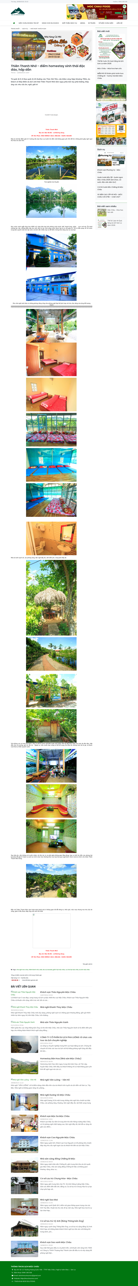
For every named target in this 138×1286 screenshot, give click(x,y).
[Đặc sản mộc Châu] (96, 12)
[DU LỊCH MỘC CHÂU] (18, 12)
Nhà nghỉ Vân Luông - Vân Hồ (55, 1079)
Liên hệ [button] (119, 23)
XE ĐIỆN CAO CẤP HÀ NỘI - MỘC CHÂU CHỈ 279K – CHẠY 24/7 (109, 195)
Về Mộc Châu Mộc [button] (106, 23)
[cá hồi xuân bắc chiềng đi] (51, 46)
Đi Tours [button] (91, 23)
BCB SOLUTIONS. (29, 1281)
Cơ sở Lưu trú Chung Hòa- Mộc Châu (58, 1178)
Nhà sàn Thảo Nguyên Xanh (54, 1022)
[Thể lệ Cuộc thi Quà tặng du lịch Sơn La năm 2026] (111, 47)
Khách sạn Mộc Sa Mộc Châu (55, 1116)
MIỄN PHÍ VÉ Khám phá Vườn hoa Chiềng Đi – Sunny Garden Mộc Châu (110, 75)
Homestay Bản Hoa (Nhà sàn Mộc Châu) (60, 1058)
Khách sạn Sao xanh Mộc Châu (55, 1242)
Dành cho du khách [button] (50, 23)
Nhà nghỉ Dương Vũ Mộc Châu (55, 1095)
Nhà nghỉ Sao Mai (49, 1199)
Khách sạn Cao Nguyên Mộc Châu (57, 1137)
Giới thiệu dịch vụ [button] (69, 23)
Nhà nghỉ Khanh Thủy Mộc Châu (56, 1007)
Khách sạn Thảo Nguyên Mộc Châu (58, 992)
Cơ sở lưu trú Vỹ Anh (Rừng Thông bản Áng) (62, 1221)
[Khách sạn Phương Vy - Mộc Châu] (111, 160)
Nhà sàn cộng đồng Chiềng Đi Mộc (57, 1158)
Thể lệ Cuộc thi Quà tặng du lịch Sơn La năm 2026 (110, 62)
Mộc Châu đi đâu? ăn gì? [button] (29, 23)
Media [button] (82, 23)
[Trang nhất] (14, 23)
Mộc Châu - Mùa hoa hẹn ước (109, 68)
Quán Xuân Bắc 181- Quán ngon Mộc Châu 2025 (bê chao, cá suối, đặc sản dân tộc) (110, 179)
